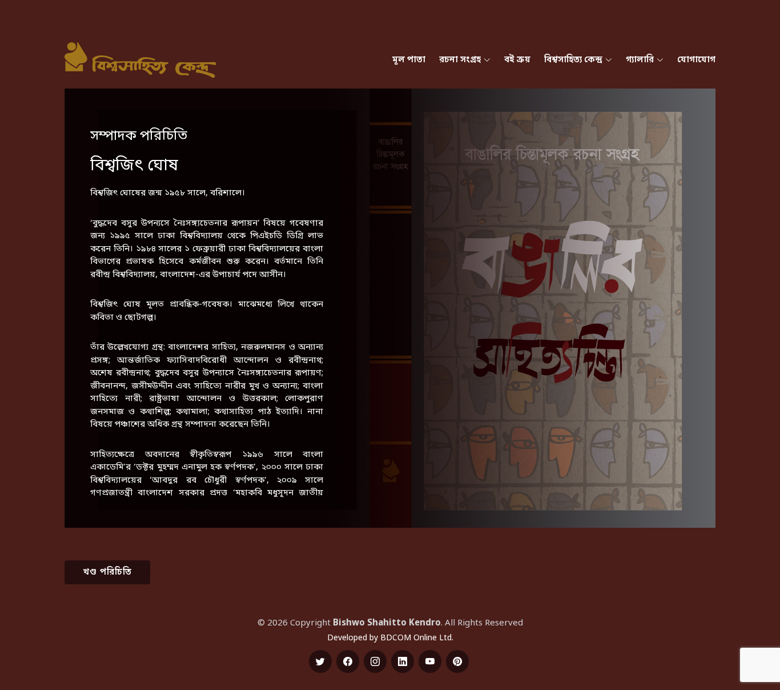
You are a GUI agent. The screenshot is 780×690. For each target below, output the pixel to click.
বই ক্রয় (517, 60)
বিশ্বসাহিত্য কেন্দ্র (573, 60)
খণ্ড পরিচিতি (107, 572)
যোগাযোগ (696, 60)
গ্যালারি (640, 60)
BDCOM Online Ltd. (416, 638)
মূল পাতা (408, 60)
